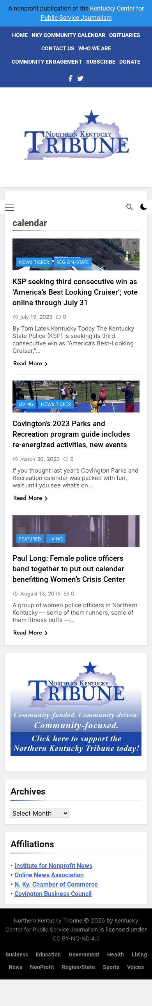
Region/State (73, 262)
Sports (111, 967)
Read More (27, 363)
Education (48, 954)
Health (115, 954)
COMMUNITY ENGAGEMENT (47, 62)
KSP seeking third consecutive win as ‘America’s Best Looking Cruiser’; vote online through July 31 (75, 292)
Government (84, 954)
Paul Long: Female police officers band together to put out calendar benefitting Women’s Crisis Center (68, 569)
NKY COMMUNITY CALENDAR (68, 35)
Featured (30, 538)
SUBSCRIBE (100, 62)
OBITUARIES (124, 35)
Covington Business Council (53, 894)
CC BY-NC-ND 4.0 (76, 938)
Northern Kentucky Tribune (48, 920)
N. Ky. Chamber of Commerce (56, 884)
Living (26, 404)
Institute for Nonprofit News (53, 865)
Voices (135, 967)
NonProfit (42, 967)
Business (16, 954)
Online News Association (49, 875)
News (15, 967)
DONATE (129, 62)
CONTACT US (57, 48)
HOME (20, 35)
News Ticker (34, 262)
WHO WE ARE (94, 48)
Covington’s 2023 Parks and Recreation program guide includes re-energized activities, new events (71, 434)
